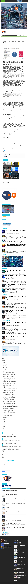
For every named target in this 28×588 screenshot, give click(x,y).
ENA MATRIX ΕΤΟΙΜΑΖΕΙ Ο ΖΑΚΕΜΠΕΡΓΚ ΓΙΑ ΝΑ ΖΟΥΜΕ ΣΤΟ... (10, 406)
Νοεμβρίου (4, 365)
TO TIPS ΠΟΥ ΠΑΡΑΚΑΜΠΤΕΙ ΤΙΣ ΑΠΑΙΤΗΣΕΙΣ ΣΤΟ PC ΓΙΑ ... (10, 388)
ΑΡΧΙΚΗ (3, 450)
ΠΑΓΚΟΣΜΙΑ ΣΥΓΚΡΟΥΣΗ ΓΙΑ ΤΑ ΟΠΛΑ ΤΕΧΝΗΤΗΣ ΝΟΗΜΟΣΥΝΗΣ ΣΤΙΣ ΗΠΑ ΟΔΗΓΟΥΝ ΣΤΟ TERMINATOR (15, 337)
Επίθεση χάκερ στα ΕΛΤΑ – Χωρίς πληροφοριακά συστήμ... (9, 381)
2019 (3, 419)
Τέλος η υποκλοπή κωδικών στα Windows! (7, 415)
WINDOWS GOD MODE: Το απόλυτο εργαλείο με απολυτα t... (9, 398)
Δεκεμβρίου (4, 364)
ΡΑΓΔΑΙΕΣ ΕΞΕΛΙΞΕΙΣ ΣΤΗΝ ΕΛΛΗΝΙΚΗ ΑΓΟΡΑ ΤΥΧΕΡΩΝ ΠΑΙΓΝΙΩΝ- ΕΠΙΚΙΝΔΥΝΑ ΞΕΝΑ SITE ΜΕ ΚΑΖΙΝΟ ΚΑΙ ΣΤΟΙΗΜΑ (21, 576)
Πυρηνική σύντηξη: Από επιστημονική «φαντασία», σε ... (9, 408)
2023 (3, 363)
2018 (3, 420)
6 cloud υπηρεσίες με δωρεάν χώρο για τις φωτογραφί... (9, 378)
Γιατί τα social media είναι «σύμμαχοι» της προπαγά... (9, 389)
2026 (3, 361)
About (2, 357)
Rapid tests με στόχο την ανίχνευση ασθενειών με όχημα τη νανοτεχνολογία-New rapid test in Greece (21, 557)
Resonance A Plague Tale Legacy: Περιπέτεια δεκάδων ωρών (8, 448)
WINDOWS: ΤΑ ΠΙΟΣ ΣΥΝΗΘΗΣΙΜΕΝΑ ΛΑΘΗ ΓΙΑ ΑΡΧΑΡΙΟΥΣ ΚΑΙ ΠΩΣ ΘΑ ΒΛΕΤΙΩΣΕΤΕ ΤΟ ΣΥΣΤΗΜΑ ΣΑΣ (15, 275)
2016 (3, 421)
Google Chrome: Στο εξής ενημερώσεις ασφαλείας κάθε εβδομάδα (9, 434)
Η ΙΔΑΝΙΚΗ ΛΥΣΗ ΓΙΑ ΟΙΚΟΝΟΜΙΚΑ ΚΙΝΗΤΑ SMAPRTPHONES (8, 543)
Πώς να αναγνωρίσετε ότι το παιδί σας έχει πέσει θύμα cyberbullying (21, 561)
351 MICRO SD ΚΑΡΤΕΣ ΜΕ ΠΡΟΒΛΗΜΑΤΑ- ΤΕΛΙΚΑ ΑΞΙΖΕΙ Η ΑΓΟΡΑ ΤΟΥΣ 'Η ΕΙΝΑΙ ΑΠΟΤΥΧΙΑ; (15, 306)
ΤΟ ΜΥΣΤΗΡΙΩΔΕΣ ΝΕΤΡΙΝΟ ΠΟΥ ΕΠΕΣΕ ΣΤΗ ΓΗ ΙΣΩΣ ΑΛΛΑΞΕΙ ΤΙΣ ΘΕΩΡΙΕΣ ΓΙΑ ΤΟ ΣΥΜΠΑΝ (15, 341)
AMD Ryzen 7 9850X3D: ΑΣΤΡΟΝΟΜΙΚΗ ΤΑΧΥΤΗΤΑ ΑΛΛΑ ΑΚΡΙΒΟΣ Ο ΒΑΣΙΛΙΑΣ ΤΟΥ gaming (15, 249)
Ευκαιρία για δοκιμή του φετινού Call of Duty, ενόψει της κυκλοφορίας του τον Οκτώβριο (11, 446)
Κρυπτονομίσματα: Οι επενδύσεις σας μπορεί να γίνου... (9, 374)
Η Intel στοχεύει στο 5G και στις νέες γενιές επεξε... (8, 399)
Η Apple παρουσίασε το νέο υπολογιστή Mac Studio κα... (9, 387)
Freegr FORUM (3, 457)
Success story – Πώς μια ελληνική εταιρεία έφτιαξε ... (9, 376)
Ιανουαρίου (4, 417)
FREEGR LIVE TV (4, 456)
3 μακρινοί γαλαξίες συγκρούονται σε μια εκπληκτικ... (9, 414)
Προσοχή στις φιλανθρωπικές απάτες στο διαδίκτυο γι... (9, 385)
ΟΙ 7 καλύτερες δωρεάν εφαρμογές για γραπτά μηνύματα (9, 390)
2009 (3, 426)
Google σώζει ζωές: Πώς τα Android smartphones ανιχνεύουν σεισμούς (9, 443)
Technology (3, 452)
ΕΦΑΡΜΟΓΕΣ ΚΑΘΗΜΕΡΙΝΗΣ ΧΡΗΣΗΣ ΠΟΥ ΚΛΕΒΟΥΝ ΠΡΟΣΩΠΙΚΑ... (11, 401)
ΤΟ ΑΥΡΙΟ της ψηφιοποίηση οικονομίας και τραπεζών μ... (9, 372)
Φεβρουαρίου (4, 416)
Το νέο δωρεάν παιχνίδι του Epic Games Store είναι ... (9, 379)
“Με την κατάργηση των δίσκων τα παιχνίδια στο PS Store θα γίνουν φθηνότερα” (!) (11, 449)
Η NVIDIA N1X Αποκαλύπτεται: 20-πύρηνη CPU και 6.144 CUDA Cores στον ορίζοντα (11, 440)
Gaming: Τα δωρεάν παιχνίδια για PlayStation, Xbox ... (9, 410)
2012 (3, 424)
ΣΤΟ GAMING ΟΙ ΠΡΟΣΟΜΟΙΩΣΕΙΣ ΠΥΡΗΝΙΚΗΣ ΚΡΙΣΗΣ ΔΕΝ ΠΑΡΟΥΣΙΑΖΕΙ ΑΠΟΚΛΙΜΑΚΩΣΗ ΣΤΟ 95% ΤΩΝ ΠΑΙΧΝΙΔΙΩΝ (15, 245)
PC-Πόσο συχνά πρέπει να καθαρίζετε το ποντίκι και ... (9, 371)
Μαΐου (4, 369)
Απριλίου (4, 370)
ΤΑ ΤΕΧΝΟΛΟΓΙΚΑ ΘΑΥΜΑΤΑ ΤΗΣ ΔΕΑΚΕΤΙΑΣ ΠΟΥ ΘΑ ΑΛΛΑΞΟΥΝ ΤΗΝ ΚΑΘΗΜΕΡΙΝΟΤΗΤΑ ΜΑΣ (21, 572)
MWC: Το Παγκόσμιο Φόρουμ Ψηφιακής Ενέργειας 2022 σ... (9, 383)
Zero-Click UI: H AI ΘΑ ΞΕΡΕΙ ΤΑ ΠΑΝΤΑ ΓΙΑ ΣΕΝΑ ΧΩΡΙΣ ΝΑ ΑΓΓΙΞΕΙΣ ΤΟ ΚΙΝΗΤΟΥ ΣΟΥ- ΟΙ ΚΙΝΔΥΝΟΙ (15, 280)
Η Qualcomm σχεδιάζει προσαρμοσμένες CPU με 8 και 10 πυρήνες (9, 436)
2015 (3, 422)
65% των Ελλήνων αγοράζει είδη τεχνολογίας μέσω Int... (9, 403)
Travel (2, 455)
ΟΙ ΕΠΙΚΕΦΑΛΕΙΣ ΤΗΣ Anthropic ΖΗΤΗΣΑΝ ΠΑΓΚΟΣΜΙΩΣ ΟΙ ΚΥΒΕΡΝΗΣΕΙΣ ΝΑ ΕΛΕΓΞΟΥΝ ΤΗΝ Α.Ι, (15, 290)
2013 (3, 423)
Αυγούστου (4, 367)
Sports (2, 453)
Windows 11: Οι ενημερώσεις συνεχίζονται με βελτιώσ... (9, 392)
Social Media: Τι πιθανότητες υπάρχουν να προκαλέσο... (9, 382)
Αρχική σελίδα (3, 431)
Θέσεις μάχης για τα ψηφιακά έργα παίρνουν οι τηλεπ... (9, 412)
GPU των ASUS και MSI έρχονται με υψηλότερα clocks (21, 545)
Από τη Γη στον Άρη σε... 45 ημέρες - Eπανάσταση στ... (9, 397)
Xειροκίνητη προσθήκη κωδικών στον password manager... (9, 407)
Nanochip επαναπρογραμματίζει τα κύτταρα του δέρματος (9, 404)
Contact (3, 358)
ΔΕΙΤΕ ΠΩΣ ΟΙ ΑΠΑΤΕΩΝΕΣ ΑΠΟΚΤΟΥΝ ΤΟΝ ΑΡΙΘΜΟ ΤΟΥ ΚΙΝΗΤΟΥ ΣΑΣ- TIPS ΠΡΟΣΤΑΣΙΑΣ (21, 568)
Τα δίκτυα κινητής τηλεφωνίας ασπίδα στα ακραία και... (9, 373)
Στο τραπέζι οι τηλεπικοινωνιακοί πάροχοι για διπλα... (9, 395)
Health (2, 454)
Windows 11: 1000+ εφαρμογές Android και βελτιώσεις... (9, 411)
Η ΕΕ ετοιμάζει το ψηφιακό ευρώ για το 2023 (8, 396)
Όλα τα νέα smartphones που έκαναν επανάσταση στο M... (9, 405)
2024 (3, 362)
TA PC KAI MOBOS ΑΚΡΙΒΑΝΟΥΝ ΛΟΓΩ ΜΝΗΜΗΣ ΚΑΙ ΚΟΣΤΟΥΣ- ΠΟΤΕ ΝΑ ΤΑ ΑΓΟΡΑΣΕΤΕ (15, 315)
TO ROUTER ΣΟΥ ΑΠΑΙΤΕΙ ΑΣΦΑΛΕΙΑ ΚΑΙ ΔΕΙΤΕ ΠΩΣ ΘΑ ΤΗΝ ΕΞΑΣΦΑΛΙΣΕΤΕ (8, 540)
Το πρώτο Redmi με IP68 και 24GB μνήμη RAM (7, 437)
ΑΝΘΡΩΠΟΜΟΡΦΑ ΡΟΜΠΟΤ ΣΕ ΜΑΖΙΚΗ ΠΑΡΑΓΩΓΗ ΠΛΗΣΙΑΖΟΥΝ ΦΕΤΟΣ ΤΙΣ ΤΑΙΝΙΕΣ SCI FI (15, 327)
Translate (7, 534)
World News (3, 451)
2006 (3, 428)
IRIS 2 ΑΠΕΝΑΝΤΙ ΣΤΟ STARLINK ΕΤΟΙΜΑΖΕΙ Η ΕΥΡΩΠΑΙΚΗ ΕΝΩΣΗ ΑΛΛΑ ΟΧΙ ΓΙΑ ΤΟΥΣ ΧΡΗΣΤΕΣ (15, 323)
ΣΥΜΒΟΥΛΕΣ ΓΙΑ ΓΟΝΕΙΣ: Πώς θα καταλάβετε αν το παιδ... (9, 413)
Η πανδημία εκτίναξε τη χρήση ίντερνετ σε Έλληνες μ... (9, 394)
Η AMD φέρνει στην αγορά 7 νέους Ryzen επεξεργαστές (9, 380)
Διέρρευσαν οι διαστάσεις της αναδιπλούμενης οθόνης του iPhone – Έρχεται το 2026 (11, 442)
